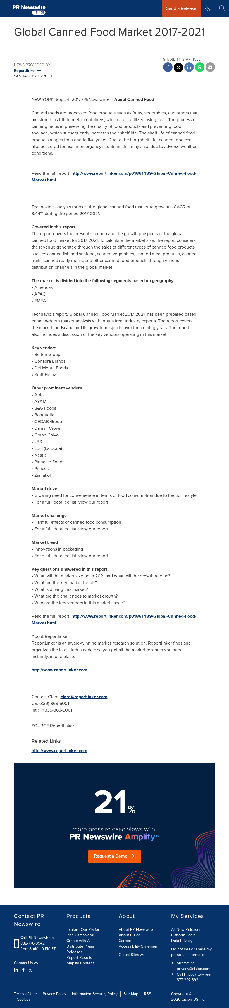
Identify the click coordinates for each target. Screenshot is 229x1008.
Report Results (79, 957)
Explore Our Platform (84, 930)
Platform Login (183, 935)
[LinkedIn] (17, 970)
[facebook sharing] (168, 67)
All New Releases (186, 930)
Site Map (130, 994)
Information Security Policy (95, 994)
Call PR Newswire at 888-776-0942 (37, 940)
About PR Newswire (136, 930)
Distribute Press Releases (80, 949)
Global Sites (129, 955)
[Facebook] (23, 970)
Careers (125, 941)
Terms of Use (25, 994)
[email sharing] (210, 67)
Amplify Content (80, 963)
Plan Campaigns (80, 935)
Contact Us (24, 963)
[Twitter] (30, 970)
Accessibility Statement (138, 946)
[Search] (222, 8)
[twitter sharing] (178, 68)
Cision (187, 999)
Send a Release (181, 8)
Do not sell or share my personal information (191, 952)
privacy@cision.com (193, 969)
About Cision (130, 935)
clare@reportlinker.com (84, 696)
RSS (147, 994)
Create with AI (78, 941)
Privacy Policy (54, 994)
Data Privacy (181, 941)
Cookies (24, 999)
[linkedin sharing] (189, 67)
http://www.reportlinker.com (59, 670)
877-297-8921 (188, 980)
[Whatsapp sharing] (199, 67)
